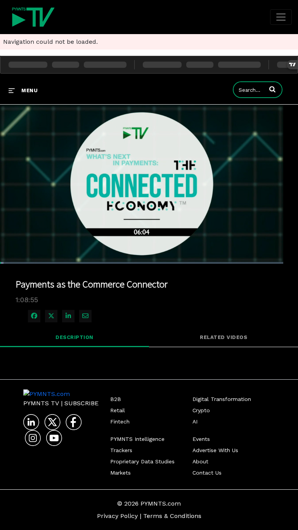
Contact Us (207, 473)
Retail (117, 410)
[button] (272, 89)
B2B (115, 399)
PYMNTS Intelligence (137, 439)
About (200, 461)
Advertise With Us (215, 450)
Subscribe (81, 403)
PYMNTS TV (41, 403)
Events (201, 439)
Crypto (201, 410)
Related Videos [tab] (223, 337)
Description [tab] (74, 337)
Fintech (120, 421)
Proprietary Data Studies (142, 461)
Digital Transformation (221, 399)
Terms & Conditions (172, 516)
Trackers (121, 450)
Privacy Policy (117, 516)
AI (195, 421)
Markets (120, 473)
